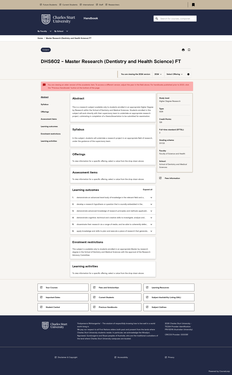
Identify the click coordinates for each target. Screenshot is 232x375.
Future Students (50, 5)
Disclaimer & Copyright (67, 357)
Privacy (171, 357)
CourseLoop (224, 371)
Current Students (69, 5)
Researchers (113, 5)
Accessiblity (122, 357)
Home (40, 38)
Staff (101, 5)
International (88, 5)
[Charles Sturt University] (58, 20)
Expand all (147, 189)
